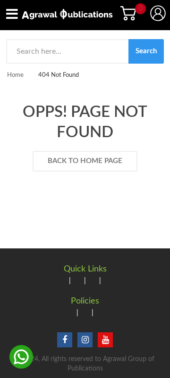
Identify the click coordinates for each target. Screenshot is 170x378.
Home (15, 75)
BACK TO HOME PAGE (85, 160)
